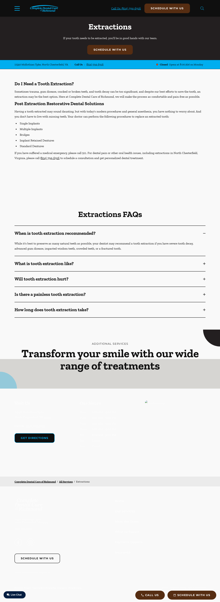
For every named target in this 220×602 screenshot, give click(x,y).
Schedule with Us (167, 8)
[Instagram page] (30, 542)
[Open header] (18, 8)
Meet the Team (127, 521)
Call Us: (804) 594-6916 (126, 8)
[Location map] (175, 433)
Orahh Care (74, 587)
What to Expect (127, 532)
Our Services (125, 511)
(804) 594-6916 (95, 64)
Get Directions (34, 438)
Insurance (123, 552)
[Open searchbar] (202, 8)
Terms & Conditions (44, 587)
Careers (62, 587)
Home (119, 501)
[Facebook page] (18, 542)
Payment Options (129, 542)
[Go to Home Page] (44, 8)
